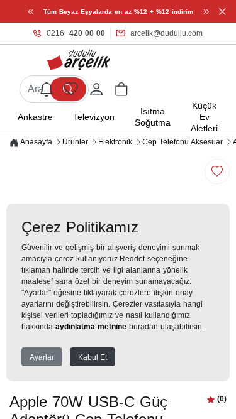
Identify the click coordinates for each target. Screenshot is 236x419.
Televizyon (94, 117)
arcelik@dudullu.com (166, 33)
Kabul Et (92, 357)
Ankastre (35, 117)
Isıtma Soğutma (153, 117)
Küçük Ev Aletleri (204, 117)
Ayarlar (42, 357)
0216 (76, 33)
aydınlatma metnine (90, 326)
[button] (121, 89)
